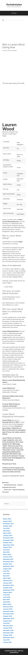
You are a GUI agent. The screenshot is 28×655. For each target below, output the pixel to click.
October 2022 (7, 542)
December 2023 (8, 523)
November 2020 (8, 585)
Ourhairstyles (14, 4)
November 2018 (8, 633)
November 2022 (8, 540)
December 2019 (8, 611)
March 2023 (7, 533)
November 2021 (8, 561)
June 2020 (6, 597)
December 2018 (8, 630)
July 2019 (6, 623)
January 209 (7, 642)
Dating (6, 482)
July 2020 (6, 595)
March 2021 (7, 578)
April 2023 (6, 531)
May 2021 (6, 576)
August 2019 (7, 621)
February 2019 (8, 625)
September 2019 (8, 618)
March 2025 (7, 519)
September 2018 (8, 637)
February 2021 (8, 580)
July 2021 (6, 571)
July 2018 (6, 640)
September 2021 (8, 566)
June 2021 (6, 573)
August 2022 (7, 547)
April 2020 (6, 602)
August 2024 (7, 521)
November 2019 (8, 614)
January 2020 (7, 609)
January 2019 (7, 628)
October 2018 (7, 635)
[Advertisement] (14, 68)
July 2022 (6, 550)
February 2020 (8, 606)
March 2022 (7, 554)
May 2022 (6, 552)
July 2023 (6, 528)
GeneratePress (14, 652)
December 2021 (8, 559)
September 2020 (8, 590)
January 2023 (7, 535)
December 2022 (8, 538)
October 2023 (7, 526)
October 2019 (7, 616)
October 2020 (7, 587)
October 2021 (7, 564)
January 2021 (7, 583)
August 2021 (7, 569)
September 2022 (8, 545)
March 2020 (7, 604)
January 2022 (7, 557)
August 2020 (7, 592)
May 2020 (6, 599)
